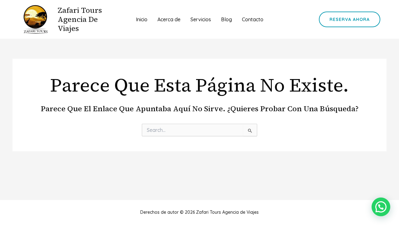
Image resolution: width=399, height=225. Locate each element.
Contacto (252, 19)
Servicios (200, 19)
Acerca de (168, 19)
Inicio (141, 19)
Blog (226, 19)
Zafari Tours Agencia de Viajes (80, 19)
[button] (349, 19)
